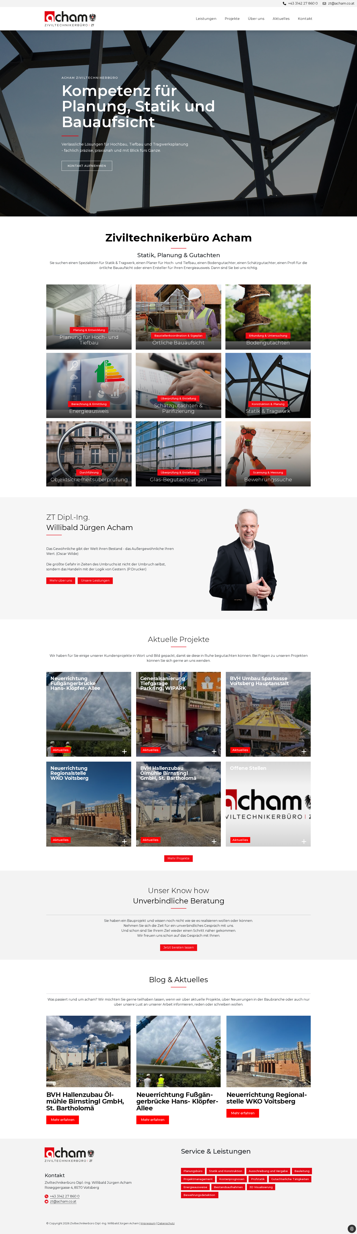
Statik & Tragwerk (268, 411)
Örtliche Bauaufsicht (178, 342)
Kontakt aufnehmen (87, 166)
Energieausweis (89, 411)
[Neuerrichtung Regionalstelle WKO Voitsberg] (89, 804)
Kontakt (305, 19)
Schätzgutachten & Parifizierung (178, 408)
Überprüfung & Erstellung (178, 398)
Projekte (232, 19)
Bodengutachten (268, 342)
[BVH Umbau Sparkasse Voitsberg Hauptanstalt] (268, 714)
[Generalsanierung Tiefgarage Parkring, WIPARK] (179, 714)
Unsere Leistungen (95, 580)
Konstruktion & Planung (268, 404)
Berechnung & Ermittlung (89, 404)
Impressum (148, 1223)
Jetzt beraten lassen (178, 947)
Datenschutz (166, 1223)
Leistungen (206, 19)
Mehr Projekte (178, 858)
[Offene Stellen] (268, 804)
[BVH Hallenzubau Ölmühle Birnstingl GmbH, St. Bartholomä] (179, 804)
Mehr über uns (61, 580)
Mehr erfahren (124, 751)
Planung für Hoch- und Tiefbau (89, 340)
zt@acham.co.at (63, 1201)
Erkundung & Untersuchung (268, 335)
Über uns (256, 19)
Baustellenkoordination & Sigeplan (178, 335)
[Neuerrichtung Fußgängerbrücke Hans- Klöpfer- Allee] (89, 714)
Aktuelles (281, 19)
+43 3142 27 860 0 (65, 1196)
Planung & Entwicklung (89, 330)
